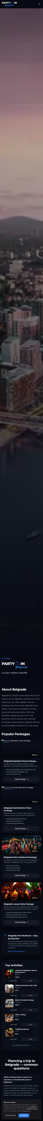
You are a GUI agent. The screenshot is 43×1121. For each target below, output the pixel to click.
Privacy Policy (26, 1111)
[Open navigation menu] (39, 4)
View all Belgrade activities (20, 1045)
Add (30, 981)
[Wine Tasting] (9, 1018)
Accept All (24, 1115)
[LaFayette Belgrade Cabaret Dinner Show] (9, 973)
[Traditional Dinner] (9, 1032)
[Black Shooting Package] (9, 1003)
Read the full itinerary (16, 951)
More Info (14, 981)
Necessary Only (11, 1115)
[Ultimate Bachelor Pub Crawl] (9, 988)
